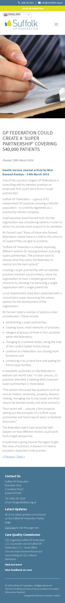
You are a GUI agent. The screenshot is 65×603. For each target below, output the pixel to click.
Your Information (32, 8)
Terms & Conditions (14, 588)
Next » (21, 456)
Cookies (43, 588)
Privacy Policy (31, 588)
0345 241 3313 (27, 2)
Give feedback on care (18, 569)
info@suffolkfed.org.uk (52, 2)
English (14, 14)
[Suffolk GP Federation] (21, 24)
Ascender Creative (51, 595)
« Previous (8, 456)
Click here (10, 527)
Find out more (13, 564)
